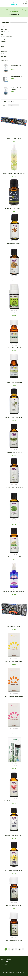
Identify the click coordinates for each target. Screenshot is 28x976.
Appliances (3, 27)
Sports (2, 53)
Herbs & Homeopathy (6, 44)
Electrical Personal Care (6, 36)
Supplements (4, 56)
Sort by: (4, 105)
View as (4, 101)
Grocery (3, 39)
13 (19, 949)
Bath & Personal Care (11, 10)
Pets (2, 49)
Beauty (2, 34)
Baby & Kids (4, 29)
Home (2, 10)
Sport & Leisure (4, 51)
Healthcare (3, 41)
